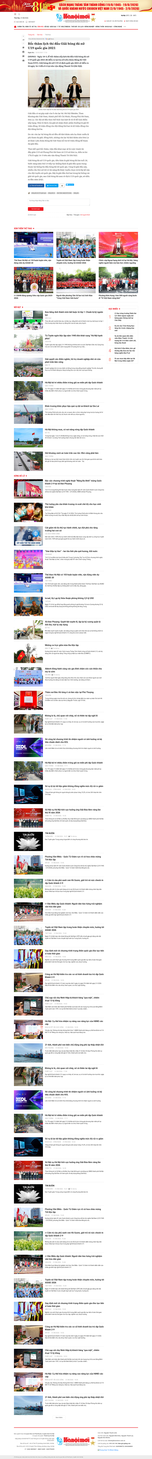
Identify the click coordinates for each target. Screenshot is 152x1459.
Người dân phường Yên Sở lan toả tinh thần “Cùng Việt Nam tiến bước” (74, 296)
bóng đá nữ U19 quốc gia (39, 193)
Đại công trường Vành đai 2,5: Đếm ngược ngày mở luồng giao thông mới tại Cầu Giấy (125, 316)
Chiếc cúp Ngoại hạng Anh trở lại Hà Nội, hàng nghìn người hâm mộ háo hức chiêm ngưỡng (118, 261)
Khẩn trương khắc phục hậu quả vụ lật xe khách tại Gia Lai (72, 406)
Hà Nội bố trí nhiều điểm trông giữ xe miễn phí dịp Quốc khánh (74, 382)
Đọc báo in (20, 22)
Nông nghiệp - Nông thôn (94, 26)
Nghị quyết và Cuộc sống (54, 1027)
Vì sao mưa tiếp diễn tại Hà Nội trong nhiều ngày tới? (125, 360)
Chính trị (21, 26)
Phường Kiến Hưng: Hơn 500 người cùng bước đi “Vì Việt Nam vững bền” (118, 296)
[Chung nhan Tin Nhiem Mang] (108, 1450)
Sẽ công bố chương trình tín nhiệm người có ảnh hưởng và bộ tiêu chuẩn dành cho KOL (73, 740)
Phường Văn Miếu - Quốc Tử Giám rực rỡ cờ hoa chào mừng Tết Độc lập (73, 858)
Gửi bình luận (36, 209)
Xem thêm (59, 1417)
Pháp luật (49, 719)
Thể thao (48, 35)
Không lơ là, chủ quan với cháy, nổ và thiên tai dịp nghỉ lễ (71, 715)
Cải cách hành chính (52, 534)
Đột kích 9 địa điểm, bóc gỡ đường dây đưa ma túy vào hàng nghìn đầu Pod (125, 350)
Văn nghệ (48, 554)
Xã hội (46, 26)
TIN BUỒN (49, 833)
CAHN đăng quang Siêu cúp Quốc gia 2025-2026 (33, 296)
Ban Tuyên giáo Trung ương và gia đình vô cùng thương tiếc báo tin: (66, 839)
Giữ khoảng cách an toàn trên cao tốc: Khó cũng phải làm (71, 453)
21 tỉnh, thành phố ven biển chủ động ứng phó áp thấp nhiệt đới (74, 1045)
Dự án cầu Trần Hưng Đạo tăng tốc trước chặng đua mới (124, 328)
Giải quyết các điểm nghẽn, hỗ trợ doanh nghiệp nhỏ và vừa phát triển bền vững (73, 360)
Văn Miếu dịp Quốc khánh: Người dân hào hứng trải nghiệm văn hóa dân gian (73, 905)
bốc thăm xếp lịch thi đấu (64, 193)
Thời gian (76, 215)
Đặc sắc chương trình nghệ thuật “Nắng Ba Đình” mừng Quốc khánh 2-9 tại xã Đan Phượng (73, 482)
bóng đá (76, 193)
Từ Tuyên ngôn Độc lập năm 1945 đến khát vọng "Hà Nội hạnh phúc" (73, 337)
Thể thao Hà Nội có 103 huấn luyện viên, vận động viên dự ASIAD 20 (32, 261)
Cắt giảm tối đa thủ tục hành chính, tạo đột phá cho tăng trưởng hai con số (71, 529)
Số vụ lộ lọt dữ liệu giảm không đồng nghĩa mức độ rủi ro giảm (74, 786)
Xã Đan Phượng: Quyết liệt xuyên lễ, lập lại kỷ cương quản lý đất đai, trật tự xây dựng (73, 623)
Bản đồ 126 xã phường (114, 21)
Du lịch (81, 26)
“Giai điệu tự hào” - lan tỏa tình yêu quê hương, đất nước (71, 551)
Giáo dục (53, 26)
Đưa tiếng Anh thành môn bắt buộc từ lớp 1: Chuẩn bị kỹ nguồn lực (74, 313)
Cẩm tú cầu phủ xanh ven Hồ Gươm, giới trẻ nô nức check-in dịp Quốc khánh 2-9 (74, 881)
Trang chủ (31, 35)
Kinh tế (28, 26)
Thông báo (49, 836)
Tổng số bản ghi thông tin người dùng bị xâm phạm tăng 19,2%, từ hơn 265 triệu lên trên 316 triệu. (73, 793)
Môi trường (49, 1048)
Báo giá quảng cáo (124, 1443)
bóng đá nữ (51, 193)
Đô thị (34, 26)
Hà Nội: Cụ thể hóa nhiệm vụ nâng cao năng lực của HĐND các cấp (74, 1022)
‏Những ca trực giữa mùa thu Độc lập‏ (62, 645)
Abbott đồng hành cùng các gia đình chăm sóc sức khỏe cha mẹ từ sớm (73, 670)
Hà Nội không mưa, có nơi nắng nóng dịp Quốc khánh (70, 429)
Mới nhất (32, 22)
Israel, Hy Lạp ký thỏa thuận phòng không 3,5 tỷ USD (69, 598)
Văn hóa (40, 26)
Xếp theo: (70, 215)
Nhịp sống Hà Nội (132, 21)
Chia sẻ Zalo (53, 185)
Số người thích (85, 215)
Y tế (58, 26)
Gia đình (48, 675)
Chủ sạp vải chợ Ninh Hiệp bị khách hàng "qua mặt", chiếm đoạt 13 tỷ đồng (72, 999)
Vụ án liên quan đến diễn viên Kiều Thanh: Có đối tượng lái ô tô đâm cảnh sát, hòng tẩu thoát (125, 339)
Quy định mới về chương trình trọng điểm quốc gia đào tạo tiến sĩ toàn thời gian (74, 952)
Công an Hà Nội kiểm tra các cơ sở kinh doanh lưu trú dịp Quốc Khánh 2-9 (74, 975)
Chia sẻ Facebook (37, 185)
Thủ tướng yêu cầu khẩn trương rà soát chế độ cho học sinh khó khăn (73, 505)
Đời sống (48, 745)
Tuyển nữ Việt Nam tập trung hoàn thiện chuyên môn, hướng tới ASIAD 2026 (73, 261)
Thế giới (74, 26)
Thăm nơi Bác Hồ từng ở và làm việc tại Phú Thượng (69, 692)
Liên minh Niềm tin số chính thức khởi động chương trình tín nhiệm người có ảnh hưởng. (73, 748)
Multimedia (65, 26)
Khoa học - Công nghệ (113, 26)
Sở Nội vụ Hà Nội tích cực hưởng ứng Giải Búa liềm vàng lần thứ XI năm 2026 (73, 811)
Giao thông (49, 386)
